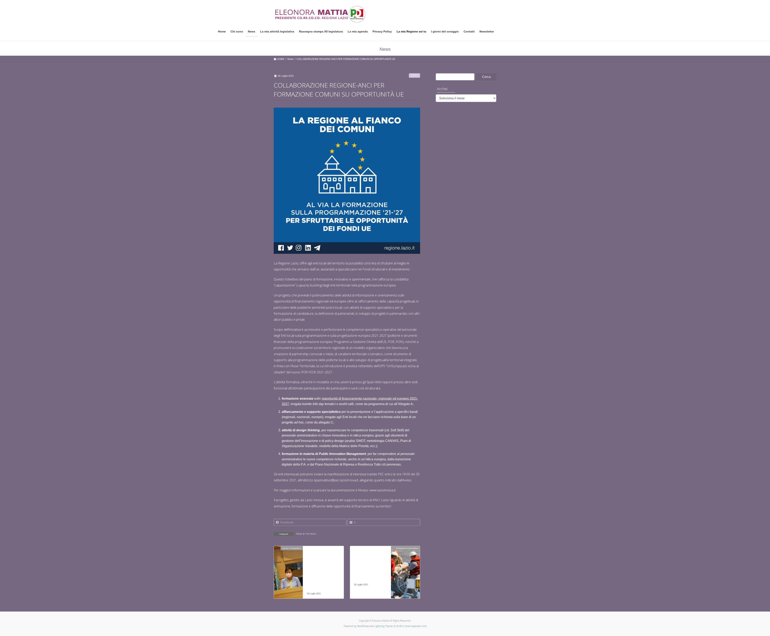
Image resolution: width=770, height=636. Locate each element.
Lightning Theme (384, 626)
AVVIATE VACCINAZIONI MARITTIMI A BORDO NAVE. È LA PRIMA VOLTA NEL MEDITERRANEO (370, 567)
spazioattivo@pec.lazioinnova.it (336, 480)
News (414, 75)
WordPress (363, 626)
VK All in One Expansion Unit (411, 626)
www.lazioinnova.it (383, 490)
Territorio (311, 533)
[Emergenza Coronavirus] (405, 561)
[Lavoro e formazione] (288, 561)
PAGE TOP (750, 613)
